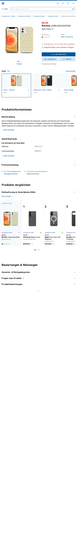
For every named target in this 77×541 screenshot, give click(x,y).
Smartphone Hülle (53, 16)
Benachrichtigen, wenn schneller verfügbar (59, 47)
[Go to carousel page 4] (39, 249)
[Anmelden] (63, 3)
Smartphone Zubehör (24, 16)
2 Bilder (19, 64)
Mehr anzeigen (9, 130)
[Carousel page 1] (34, 249)
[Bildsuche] (73, 9)
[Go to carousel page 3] (38, 249)
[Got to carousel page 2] (19, 61)
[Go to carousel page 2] (36, 249)
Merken (68, 59)
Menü (6, 9)
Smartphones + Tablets (8, 16)
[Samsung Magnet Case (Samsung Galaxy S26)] (32, 223)
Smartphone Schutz (39, 16)
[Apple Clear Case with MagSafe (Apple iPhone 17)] (54, 223)
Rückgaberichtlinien (11, 174)
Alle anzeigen (70, 71)
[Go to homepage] (3, 3)
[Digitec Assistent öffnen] (68, 3)
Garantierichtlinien (32, 174)
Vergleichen (51, 59)
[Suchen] (12, 9)
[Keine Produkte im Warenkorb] (73, 3)
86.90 (45, 22)
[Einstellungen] (57, 3)
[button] (58, 44)
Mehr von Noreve (67, 36)
